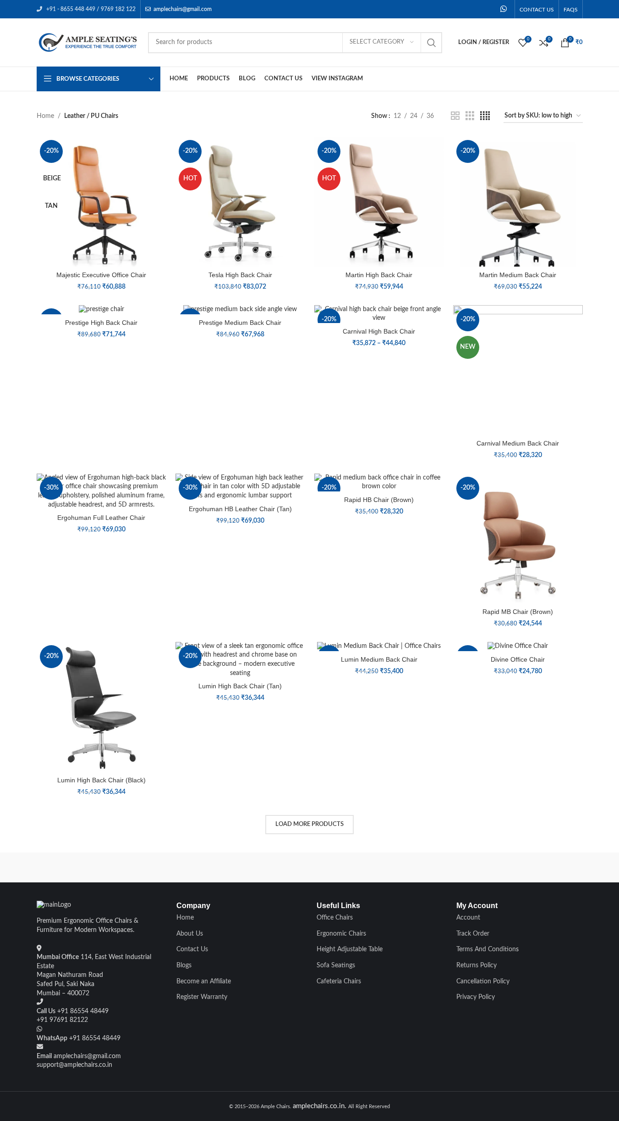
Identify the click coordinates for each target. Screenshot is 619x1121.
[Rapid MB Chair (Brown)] (518, 538)
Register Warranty (201, 997)
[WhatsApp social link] (503, 9)
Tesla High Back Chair (240, 275)
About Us (189, 934)
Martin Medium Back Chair (517, 275)
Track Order (472, 934)
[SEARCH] (431, 42)
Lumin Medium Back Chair (379, 659)
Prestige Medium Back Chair (240, 322)
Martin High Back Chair (378, 275)
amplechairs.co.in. (320, 1106)
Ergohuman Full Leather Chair (101, 517)
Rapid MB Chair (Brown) (517, 611)
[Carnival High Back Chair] (379, 314)
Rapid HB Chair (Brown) (379, 499)
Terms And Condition (486, 949)
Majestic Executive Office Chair (101, 275)
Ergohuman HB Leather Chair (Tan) (240, 509)
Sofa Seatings (336, 965)
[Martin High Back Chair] (379, 202)
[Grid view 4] (485, 116)
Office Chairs (335, 918)
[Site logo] (88, 42)
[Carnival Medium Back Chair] (518, 370)
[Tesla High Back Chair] (240, 202)
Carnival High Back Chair (379, 331)
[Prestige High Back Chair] (101, 309)
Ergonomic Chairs (341, 934)
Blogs (184, 965)
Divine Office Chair (518, 659)
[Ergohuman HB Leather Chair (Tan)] (240, 487)
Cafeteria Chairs (339, 981)
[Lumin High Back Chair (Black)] (101, 707)
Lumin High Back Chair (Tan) (240, 686)
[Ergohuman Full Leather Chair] (101, 491)
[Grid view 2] (455, 116)
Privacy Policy (475, 997)
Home (45, 116)
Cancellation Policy (482, 981)
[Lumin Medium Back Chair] (379, 646)
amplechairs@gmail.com (182, 9)
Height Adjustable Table (350, 949)
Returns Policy (476, 965)
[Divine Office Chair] (518, 646)
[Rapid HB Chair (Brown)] (379, 482)
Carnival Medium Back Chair (518, 443)
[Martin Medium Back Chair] (518, 202)
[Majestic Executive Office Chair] (101, 202)
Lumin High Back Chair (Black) (101, 780)
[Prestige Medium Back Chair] (240, 309)
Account (468, 918)
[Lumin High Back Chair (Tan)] (240, 660)
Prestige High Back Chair (101, 322)
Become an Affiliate (203, 981)
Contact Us (192, 949)
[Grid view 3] (470, 116)
